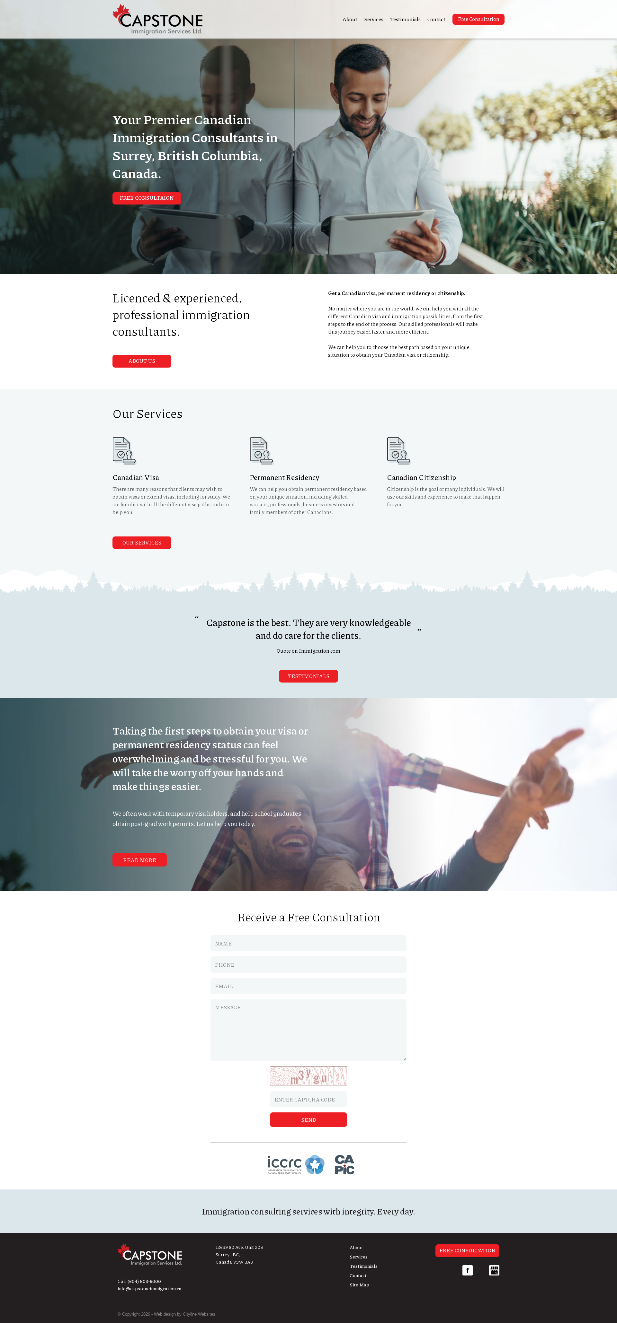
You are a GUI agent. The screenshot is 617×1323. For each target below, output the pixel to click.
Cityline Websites (199, 1314)
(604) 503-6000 (144, 1281)
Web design (165, 1314)
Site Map (359, 1284)
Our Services (141, 542)
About (350, 19)
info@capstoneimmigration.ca (150, 1288)
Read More (139, 860)
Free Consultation (478, 18)
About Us (142, 360)
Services (373, 19)
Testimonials (405, 19)
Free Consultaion (147, 197)
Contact (436, 19)
